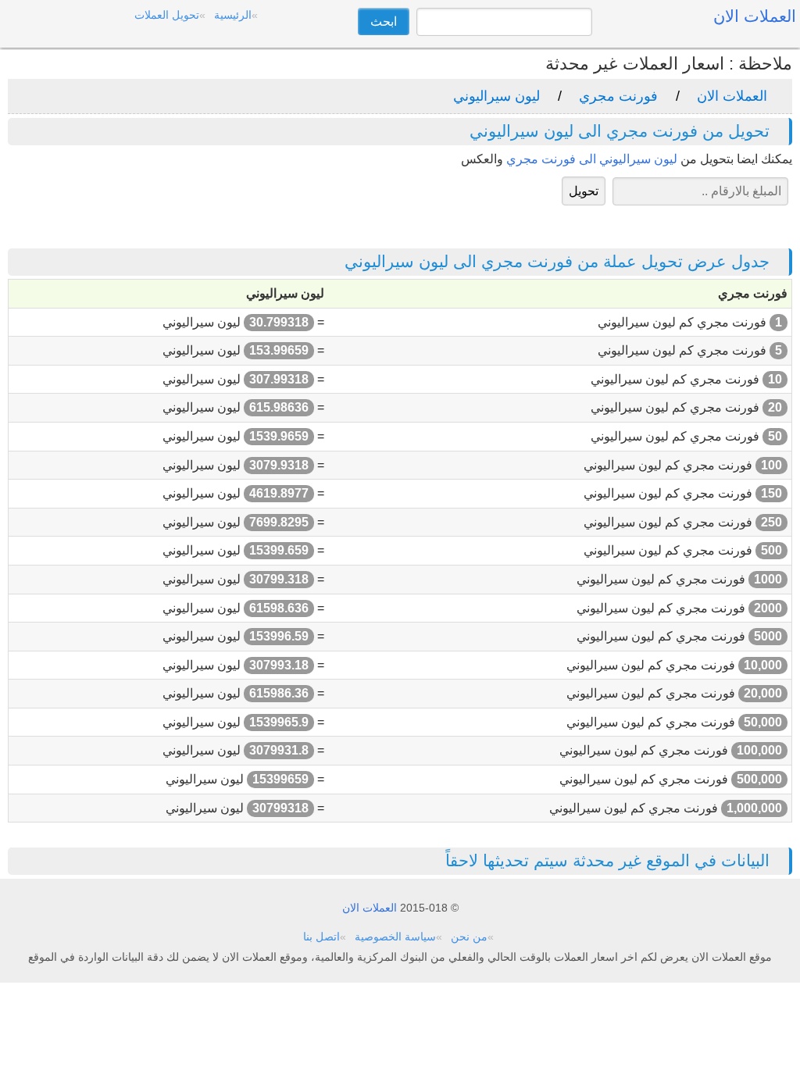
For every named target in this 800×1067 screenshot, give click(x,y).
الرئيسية (233, 15)
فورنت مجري (618, 96)
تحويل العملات (166, 15)
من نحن (469, 936)
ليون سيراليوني (496, 96)
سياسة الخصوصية (395, 936)
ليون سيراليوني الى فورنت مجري (591, 159)
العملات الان (732, 96)
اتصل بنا (321, 936)
